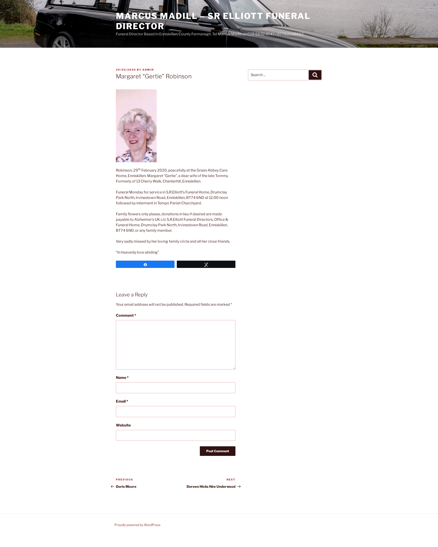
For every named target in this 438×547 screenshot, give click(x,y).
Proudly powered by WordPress (137, 525)
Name (122, 377)
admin (148, 69)
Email (122, 401)
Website (123, 425)
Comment (126, 315)
